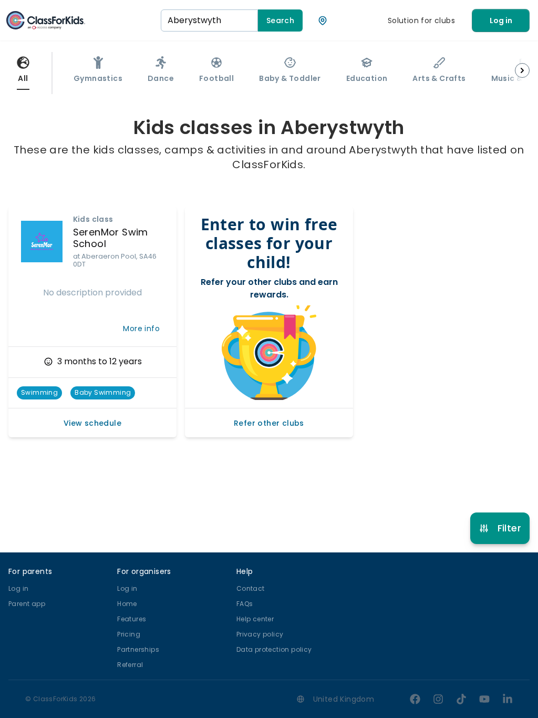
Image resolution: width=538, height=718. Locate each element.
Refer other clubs (269, 423)
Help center (255, 618)
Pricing (128, 634)
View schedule (92, 423)
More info (141, 328)
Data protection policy (274, 649)
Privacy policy (260, 634)
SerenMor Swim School (110, 238)
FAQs (244, 603)
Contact (250, 588)
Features (131, 618)
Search (280, 20)
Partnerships (138, 649)
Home (127, 603)
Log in (501, 20)
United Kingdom (344, 699)
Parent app (26, 603)
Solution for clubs (421, 20)
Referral (130, 664)
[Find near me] (322, 20)
